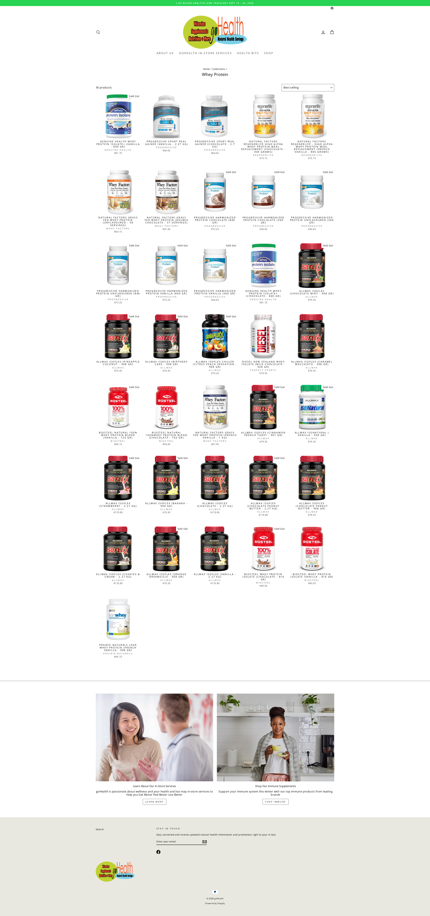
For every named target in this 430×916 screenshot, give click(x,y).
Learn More (154, 801)
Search (100, 829)
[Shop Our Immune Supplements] (275, 737)
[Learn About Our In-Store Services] (154, 737)
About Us (165, 53)
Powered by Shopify (215, 903)
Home (206, 69)
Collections (218, 69)
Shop (268, 53)
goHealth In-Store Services (205, 53)
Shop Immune (275, 801)
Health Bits (248, 53)
